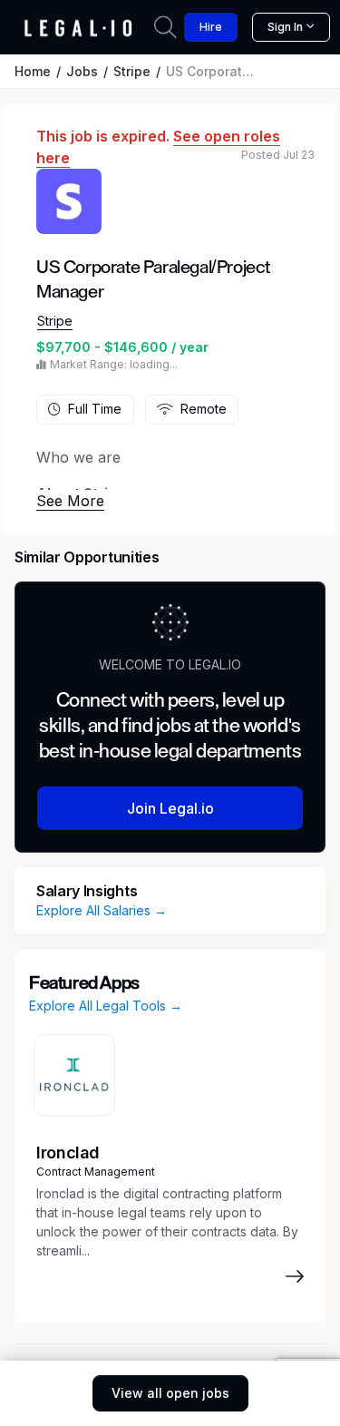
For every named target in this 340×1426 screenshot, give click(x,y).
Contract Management (95, 1171)
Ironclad (68, 1152)
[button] (70, 501)
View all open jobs (170, 1393)
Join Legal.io (170, 808)
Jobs (82, 71)
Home (33, 71)
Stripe (132, 71)
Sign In (285, 27)
